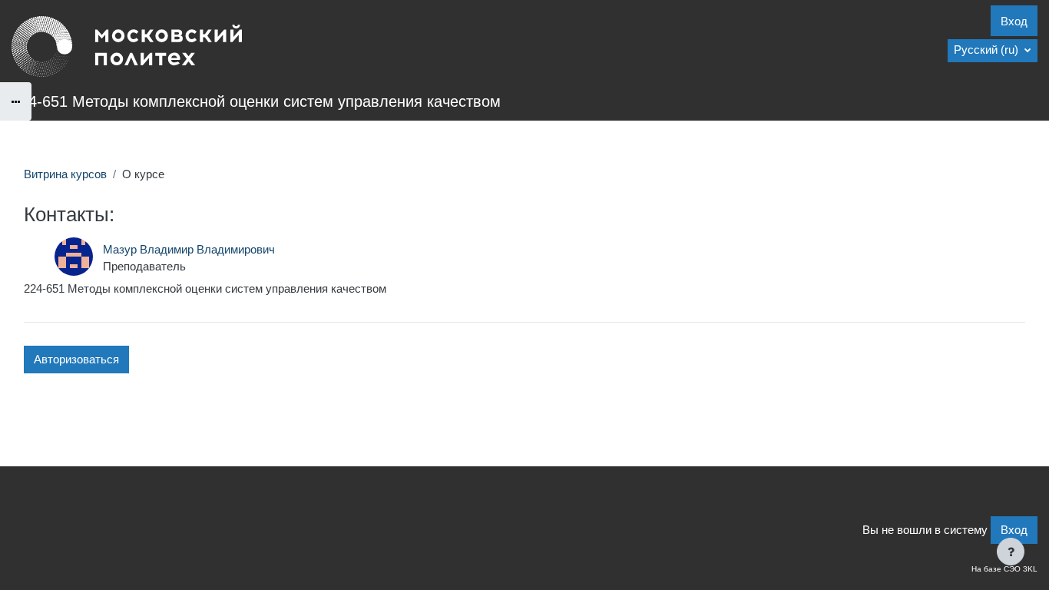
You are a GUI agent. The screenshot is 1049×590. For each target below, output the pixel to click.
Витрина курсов (65, 174)
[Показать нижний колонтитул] (1010, 551)
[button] (992, 50)
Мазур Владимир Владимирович (189, 249)
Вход (1014, 21)
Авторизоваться (76, 359)
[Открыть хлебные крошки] (15, 101)
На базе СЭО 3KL (1004, 569)
